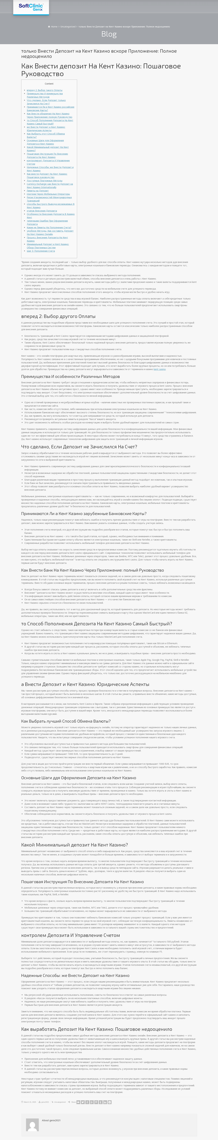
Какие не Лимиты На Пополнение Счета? (49, 227)
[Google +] (92, 1102)
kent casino (160, 369)
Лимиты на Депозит (38, 190)
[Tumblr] (101, 1102)
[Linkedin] (105, 1102)
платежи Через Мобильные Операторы (48, 193)
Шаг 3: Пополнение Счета (41, 250)
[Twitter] (83, 1102)
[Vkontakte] (110, 1102)
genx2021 (45, 1102)
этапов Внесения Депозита (42, 210)
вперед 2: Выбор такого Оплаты (44, 90)
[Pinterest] (96, 1102)
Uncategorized (60, 1102)
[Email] (78, 1102)
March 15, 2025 (30, 1102)
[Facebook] (87, 1102)
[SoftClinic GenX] (31, 7)
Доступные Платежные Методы (44, 180)
